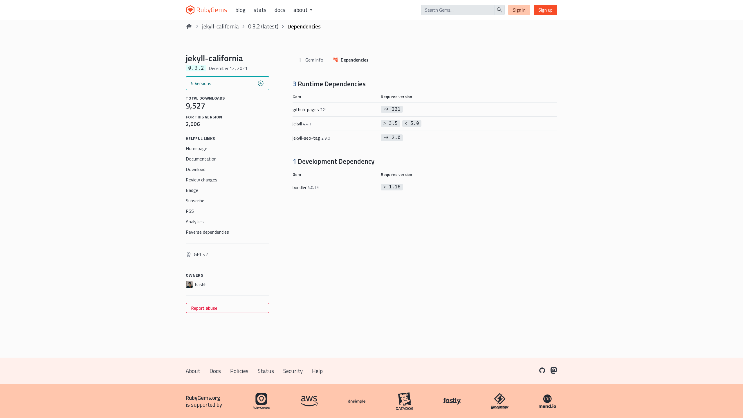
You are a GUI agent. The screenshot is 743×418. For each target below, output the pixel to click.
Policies (239, 371)
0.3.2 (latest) (263, 26)
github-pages (310, 109)
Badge (192, 190)
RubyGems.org (203, 397)
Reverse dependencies (207, 231)
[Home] (189, 26)
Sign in (519, 9)
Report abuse (204, 308)
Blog (240, 10)
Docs (280, 10)
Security (293, 371)
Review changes (201, 179)
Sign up (545, 9)
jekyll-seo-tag (311, 137)
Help (317, 371)
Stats (260, 10)
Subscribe (195, 200)
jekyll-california (220, 26)
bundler (306, 187)
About (193, 371)
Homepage (196, 148)
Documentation (201, 158)
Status (266, 371)
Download (195, 169)
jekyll (302, 123)
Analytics (195, 221)
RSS (190, 211)
